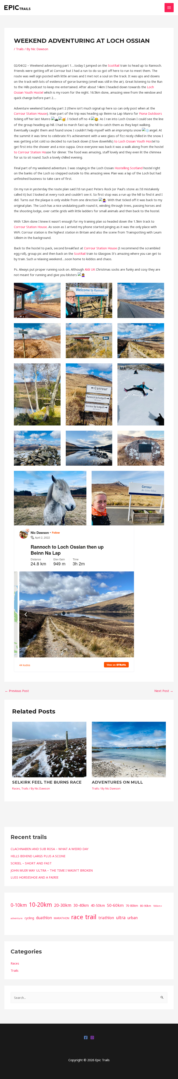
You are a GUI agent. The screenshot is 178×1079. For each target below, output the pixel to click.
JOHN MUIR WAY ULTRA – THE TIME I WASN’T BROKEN (52, 870)
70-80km (132, 906)
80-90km (145, 906)
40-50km (98, 905)
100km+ (157, 905)
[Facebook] (86, 1037)
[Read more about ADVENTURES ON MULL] (129, 749)
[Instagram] (92, 1037)
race (77, 917)
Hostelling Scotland (129, 168)
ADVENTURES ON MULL (117, 782)
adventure (17, 918)
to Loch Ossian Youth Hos (133, 141)
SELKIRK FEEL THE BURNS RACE (47, 782)
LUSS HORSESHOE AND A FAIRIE (34, 877)
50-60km (115, 905)
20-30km (62, 905)
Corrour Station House (30, 113)
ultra (120, 917)
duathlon (44, 917)
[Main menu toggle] (169, 7)
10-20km (40, 905)
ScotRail (113, 65)
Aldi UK (90, 269)
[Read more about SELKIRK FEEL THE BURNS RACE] (49, 749)
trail (90, 916)
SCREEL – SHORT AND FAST (31, 863)
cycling (29, 918)
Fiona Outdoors (150, 113)
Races (16, 788)
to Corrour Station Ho (30, 152)
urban (132, 917)
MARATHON (61, 918)
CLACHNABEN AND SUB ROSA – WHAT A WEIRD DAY (50, 849)
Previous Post (17, 690)
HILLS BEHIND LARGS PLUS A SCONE (38, 856)
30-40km (81, 905)
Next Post (163, 690)
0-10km (19, 905)
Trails (20, 49)
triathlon (106, 917)
